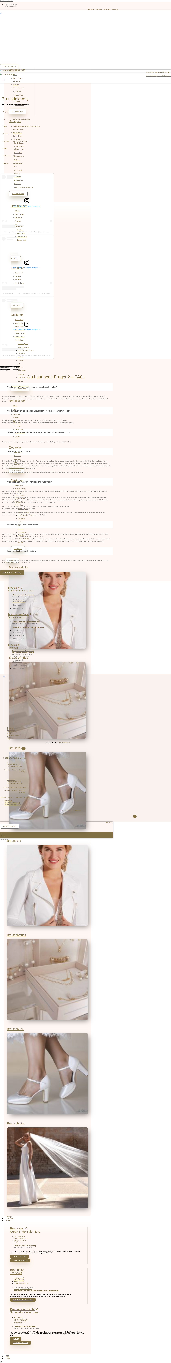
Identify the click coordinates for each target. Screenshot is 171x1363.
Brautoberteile (18, 567)
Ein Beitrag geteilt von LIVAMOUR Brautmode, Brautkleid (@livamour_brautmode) (27, 232)
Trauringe (9, 1217)
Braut (11, 587)
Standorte (9, 1220)
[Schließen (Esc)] (7, 839)
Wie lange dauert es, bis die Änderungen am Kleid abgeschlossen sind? (38, 432)
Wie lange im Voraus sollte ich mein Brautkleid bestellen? (32, 387)
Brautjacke (14, 840)
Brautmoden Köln (65, 742)
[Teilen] (5, 839)
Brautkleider (17, 69)
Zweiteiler (15, 447)
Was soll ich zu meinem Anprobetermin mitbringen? (29, 482)
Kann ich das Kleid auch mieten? (21, 551)
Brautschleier (16, 1123)
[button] (56, 387)
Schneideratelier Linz (24, 1312)
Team (7, 1355)
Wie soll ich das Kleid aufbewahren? (23, 525)
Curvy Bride (14, 590)
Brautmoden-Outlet (22, 1309)
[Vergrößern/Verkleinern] (1, 839)
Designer (15, 121)
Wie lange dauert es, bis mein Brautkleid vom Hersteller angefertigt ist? (38, 411)
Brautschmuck (18, 657)
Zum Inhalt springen (6, 1)
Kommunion (9, 1218)
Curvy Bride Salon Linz (25, 1231)
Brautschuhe (15, 1029)
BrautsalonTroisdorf (17, 1271)
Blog (7, 1356)
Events (8, 1358)
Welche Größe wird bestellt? (19, 451)
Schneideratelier (17, 617)
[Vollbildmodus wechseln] (3, 839)
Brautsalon (17, 1228)
